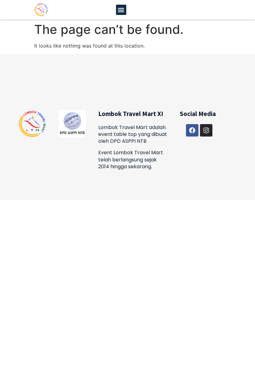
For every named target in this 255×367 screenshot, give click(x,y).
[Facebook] (192, 130)
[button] (121, 10)
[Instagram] (206, 130)
